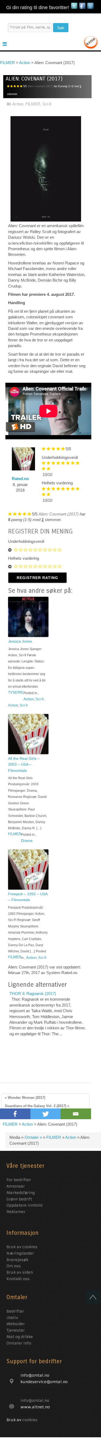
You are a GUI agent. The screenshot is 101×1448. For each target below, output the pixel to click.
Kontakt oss (18, 1278)
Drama (27, 840)
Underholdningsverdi (60, 457)
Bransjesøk (17, 1259)
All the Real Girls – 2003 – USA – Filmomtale (24, 764)
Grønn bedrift (19, 1199)
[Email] (76, 1113)
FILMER (32, 104)
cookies (29, 1419)
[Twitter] (45, 1113)
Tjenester (15, 1330)
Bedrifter (15, 1311)
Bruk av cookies (21, 1246)
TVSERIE (15, 692)
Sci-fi (46, 104)
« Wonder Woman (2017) (25, 1098)
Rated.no (20, 478)
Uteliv (12, 1317)
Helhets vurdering (57, 483)
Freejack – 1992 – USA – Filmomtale (27, 897)
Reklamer (15, 1211)
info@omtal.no (34, 1400)
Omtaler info (18, 1343)
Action (17, 104)
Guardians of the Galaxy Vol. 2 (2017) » (37, 1106)
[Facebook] (15, 1113)
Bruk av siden (19, 1272)
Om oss (13, 1265)
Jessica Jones (20, 641)
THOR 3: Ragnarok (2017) (32, 993)
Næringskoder (20, 1253)
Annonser (16, 1186)
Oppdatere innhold (25, 1205)
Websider (15, 1323)
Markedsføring (21, 1192)
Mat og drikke (19, 1336)
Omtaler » (34, 1137)
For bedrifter (19, 1179)
